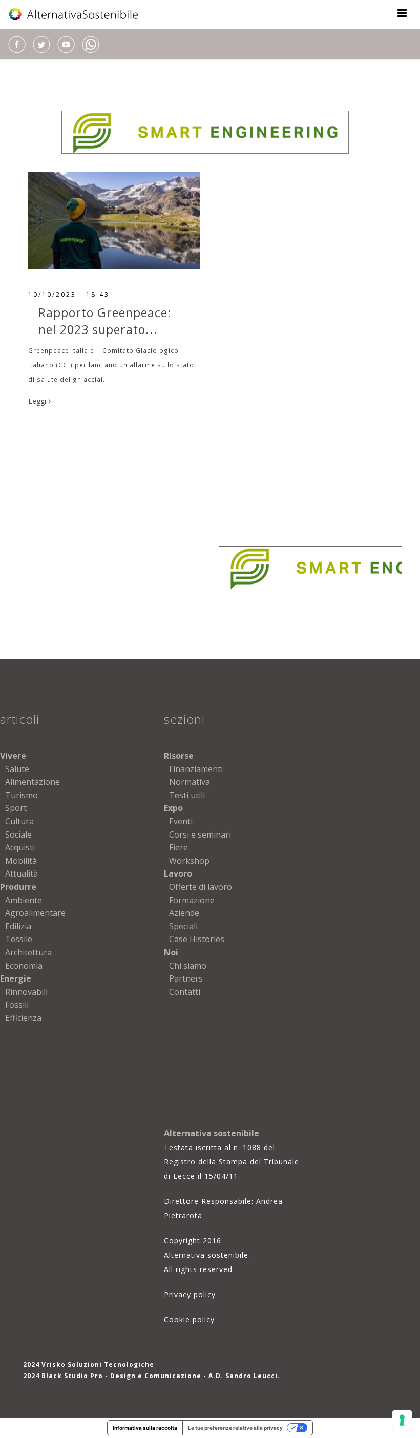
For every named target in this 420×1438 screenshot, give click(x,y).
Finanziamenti (196, 769)
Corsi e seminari (200, 834)
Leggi (38, 401)
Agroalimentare (35, 913)
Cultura (19, 821)
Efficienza (23, 1018)
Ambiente (23, 900)
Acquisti (20, 847)
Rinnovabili (26, 991)
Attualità (21, 873)
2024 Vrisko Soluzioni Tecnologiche (88, 1364)
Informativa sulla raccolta (145, 1428)
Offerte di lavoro (200, 886)
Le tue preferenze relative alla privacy (235, 1428)
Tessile (18, 939)
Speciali (183, 926)
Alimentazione (32, 781)
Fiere (178, 847)
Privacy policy (190, 1294)
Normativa (189, 781)
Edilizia (18, 926)
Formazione (192, 900)
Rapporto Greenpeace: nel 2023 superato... (105, 321)
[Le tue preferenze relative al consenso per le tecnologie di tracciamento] (402, 1420)
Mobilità (21, 860)
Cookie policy (189, 1319)
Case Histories (196, 939)
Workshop (189, 860)
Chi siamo (187, 965)
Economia (24, 965)
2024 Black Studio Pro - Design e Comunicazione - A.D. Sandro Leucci (150, 1375)
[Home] (74, 14)
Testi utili (187, 795)
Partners (186, 978)
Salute (17, 769)
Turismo (21, 795)
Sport (16, 808)
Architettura (28, 952)
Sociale (18, 834)
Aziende (184, 913)
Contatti (184, 991)
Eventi (181, 821)
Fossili (17, 1004)
